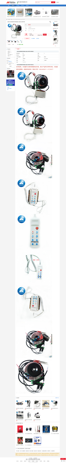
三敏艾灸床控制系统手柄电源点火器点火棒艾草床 (34, 459)
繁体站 (44, 461)
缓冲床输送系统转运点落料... (10, 77)
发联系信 (27, 38)
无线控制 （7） (9, 51)
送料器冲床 (23, 450)
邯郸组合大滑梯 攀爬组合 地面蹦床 (11, 16)
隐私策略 (33, 461)
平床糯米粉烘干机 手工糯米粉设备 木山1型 (30, 16)
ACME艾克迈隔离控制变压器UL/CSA (29, 433)
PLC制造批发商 (35, 458)
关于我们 (17, 461)
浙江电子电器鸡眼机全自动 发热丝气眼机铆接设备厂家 (48, 433)
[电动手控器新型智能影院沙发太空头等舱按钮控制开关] (55, 32)
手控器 (11, 19)
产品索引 (8, 87)
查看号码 (44, 34)
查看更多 (10, 66)
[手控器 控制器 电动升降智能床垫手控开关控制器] (55, 40)
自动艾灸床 (35, 450)
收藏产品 (9, 44)
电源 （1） (9, 53)
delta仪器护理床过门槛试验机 (54, 16)
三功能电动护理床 (44, 450)
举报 (13, 44)
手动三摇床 (17, 450)
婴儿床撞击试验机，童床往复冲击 (46, 16)
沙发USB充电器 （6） (10, 54)
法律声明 (41, 461)
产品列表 (9, 19)
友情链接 (48, 461)
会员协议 (37, 461)
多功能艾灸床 (39, 450)
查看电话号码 (10, 61)
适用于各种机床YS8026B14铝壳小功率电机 (38, 16)
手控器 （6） (9, 55)
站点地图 (29, 461)
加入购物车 (33, 38)
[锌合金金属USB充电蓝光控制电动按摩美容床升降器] (55, 25)
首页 (6, 19)
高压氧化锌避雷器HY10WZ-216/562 (38, 433)
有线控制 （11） (10, 52)
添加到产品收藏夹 (9, 88)
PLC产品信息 (30, 458)
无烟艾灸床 (27, 450)
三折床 (21, 450)
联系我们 (21, 461)
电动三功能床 (31, 450)
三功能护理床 (53, 450)
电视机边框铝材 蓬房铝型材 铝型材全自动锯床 (21, 16)
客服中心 (25, 461)
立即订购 (37, 38)
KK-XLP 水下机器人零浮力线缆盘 (55, 433)
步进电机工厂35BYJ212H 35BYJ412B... (20, 433)
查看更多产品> (57, 397)
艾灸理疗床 (48, 450)
